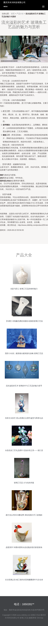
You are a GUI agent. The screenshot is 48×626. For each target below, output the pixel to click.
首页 (13, 14)
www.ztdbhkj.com (24, 615)
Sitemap (40, 618)
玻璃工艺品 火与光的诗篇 (24, 483)
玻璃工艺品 (35, 615)
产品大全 (20, 14)
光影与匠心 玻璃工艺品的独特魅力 (24, 289)
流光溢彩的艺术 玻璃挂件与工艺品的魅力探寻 (24, 386)
